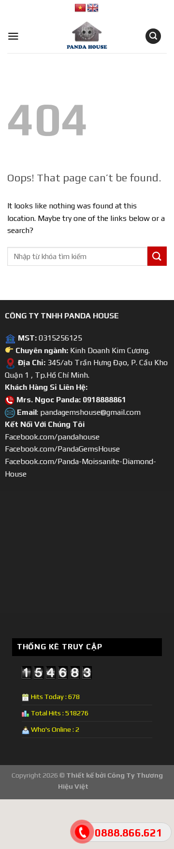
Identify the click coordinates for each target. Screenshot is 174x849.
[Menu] (13, 36)
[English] (93, 8)
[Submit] (157, 255)
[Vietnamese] (80, 8)
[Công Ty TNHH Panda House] (80, 36)
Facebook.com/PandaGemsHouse (62, 448)
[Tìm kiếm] (153, 36)
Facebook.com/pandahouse (52, 436)
